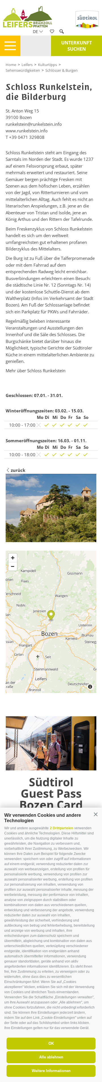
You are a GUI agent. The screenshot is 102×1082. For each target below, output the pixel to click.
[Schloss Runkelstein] (51, 508)
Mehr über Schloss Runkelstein (35, 370)
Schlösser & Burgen (61, 70)
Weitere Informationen (51, 1071)
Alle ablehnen (51, 1057)
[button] (96, 814)
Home (11, 64)
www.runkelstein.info (27, 130)
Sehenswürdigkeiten (23, 70)
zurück (18, 470)
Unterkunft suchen (76, 46)
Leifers (27, 64)
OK (51, 1043)
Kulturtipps (47, 64)
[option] (51, 800)
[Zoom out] (12, 566)
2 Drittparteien (61, 828)
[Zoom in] (12, 558)
